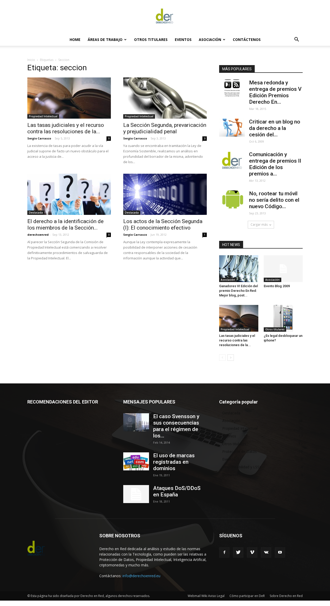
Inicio (31, 60)
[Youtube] (280, 552)
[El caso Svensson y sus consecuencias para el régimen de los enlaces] (136, 422)
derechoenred (38, 234)
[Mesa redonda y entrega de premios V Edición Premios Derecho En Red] (232, 89)
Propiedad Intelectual (43, 116)
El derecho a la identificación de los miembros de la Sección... (65, 224)
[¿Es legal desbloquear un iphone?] (283, 318)
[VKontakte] (266, 552)
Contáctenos (247, 39)
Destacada (36, 212)
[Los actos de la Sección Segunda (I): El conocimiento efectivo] (165, 194)
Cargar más (259, 224)
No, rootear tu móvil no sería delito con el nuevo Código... (274, 199)
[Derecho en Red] (165, 17)
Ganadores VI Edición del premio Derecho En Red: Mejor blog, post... (238, 290)
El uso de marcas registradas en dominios (174, 461)
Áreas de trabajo (105, 39)
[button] (296, 40)
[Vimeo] (252, 552)
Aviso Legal (216, 596)
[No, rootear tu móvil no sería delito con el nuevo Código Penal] (232, 199)
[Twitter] (238, 552)
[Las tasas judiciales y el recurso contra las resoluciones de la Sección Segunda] (69, 98)
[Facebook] (224, 552)
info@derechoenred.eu (141, 575)
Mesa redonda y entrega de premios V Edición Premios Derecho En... (275, 92)
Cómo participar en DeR (247, 596)
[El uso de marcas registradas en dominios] (136, 461)
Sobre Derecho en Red (286, 596)
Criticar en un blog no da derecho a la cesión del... (274, 128)
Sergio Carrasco (39, 138)
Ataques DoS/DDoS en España (177, 491)
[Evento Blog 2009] (283, 268)
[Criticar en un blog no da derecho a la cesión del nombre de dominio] (232, 128)
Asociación (210, 39)
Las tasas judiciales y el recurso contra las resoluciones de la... (65, 128)
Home (75, 39)
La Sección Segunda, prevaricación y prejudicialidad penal (164, 128)
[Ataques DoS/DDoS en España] (136, 494)
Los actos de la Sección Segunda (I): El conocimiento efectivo (162, 224)
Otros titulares (151, 39)
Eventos (183, 39)
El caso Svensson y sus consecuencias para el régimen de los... (176, 426)
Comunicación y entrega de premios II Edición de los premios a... (275, 164)
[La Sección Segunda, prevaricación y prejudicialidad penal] (165, 98)
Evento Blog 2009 (277, 286)
